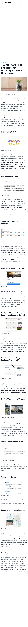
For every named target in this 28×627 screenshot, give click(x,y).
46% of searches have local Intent (16, 252)
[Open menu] (25, 3)
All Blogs (4, 62)
